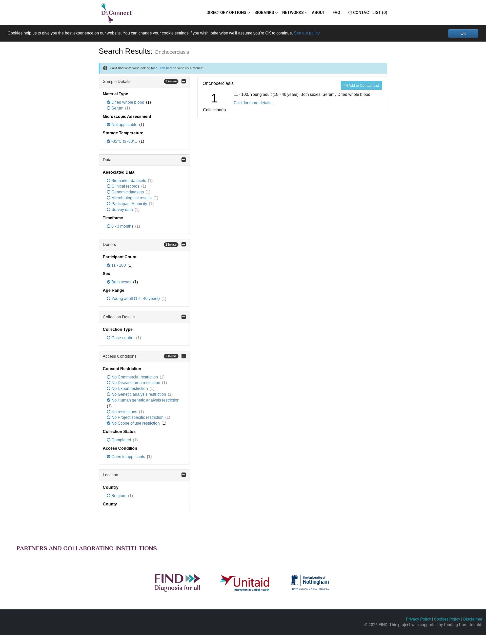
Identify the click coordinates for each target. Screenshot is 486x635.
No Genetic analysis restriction (138, 394)
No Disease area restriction (135, 382)
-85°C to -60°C (124, 141)
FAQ (336, 12)
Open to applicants (128, 457)
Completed (121, 440)
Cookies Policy (447, 619)
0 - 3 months (122, 226)
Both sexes (121, 282)
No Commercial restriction (134, 377)
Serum (117, 108)
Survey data (122, 209)
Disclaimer (472, 619)
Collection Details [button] (119, 317)
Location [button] (110, 475)
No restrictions (124, 412)
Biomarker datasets (128, 180)
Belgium (118, 496)
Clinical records (125, 186)
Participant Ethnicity (129, 204)
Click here (165, 68)
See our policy (307, 33)
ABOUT (318, 12)
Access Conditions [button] (140, 356)
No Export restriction (129, 388)
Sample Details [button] (140, 81)
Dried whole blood (127, 102)
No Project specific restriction (137, 417)
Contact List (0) (370, 12)
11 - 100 (118, 265)
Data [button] (107, 160)
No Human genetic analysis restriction (144, 400)
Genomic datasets (127, 192)
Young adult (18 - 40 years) (135, 298)
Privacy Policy (418, 619)
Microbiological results (131, 198)
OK (463, 33)
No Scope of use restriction (135, 423)
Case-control (122, 338)
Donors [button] (140, 244)
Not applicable (124, 124)
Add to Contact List (364, 85)
